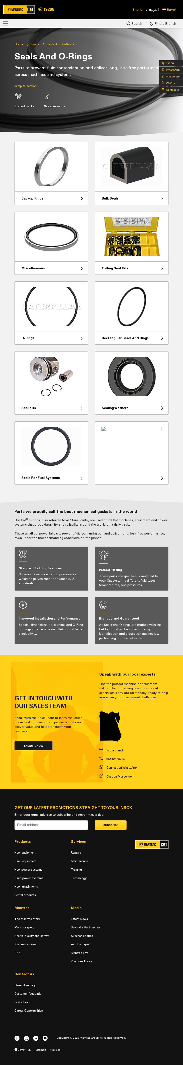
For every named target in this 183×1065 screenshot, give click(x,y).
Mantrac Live (79, 953)
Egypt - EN (24, 1049)
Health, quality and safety (32, 936)
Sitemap (40, 1049)
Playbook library (82, 961)
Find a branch (23, 1002)
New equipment (25, 852)
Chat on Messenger (119, 776)
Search (136, 24)
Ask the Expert (81, 944)
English (139, 10)
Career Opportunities (29, 1010)
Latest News (79, 919)
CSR (17, 953)
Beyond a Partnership (85, 927)
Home (19, 44)
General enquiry (25, 985)
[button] (169, 9)
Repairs (76, 852)
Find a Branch (165, 24)
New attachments (26, 886)
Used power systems (29, 878)
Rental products (25, 895)
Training (76, 869)
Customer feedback (28, 993)
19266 (48, 9)
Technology (79, 878)
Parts (35, 44)
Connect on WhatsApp (121, 767)
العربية (154, 10)
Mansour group (25, 927)
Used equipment (25, 861)
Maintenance (79, 861)
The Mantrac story (27, 919)
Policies (55, 1049)
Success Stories (82, 936)
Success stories (25, 944)
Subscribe (110, 825)
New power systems (28, 869)
